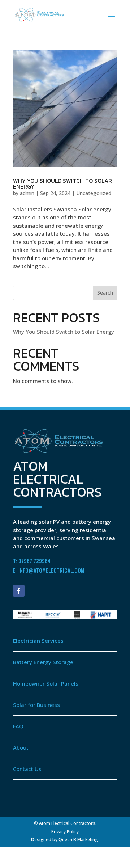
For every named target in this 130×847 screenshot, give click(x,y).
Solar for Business (36, 704)
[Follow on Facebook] (19, 591)
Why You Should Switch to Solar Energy (62, 183)
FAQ (18, 726)
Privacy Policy (65, 832)
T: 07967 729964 (32, 561)
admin (27, 193)
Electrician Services (38, 640)
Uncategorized (93, 193)
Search (105, 292)
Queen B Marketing (78, 840)
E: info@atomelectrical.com (48, 570)
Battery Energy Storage (43, 662)
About (21, 747)
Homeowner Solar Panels (45, 683)
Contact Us (27, 768)
